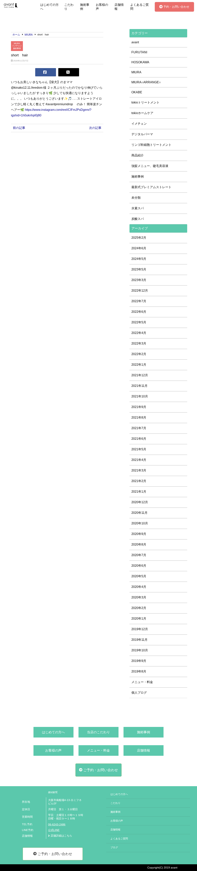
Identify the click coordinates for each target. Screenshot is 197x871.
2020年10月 (139, 523)
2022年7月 (138, 301)
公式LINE (53, 830)
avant (135, 42)
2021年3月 (138, 470)
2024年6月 (138, 248)
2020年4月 (138, 586)
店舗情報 (119, 6)
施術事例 (84, 6)
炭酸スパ (137, 218)
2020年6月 (138, 565)
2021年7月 (138, 428)
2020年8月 (138, 544)
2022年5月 (138, 322)
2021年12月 (139, 375)
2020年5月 (138, 576)
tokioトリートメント (145, 102)
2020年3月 (138, 597)
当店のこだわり (98, 732)
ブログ (114, 847)
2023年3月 (138, 280)
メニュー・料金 (142, 682)
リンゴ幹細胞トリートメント (151, 144)
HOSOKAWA (140, 62)
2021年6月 (138, 438)
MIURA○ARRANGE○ (146, 82)
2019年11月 (139, 639)
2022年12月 (139, 290)
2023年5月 (138, 269)
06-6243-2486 (56, 824)
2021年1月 (138, 491)
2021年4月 (138, 459)
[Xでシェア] (68, 72)
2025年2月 (138, 237)
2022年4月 (138, 333)
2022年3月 (138, 343)
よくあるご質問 (139, 6)
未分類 (136, 197)
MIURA (17, 43)
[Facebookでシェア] (45, 72)
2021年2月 (138, 481)
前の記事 (19, 127)
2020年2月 (138, 608)
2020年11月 (139, 512)
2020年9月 (138, 534)
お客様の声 (102, 6)
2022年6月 (138, 311)
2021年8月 (138, 417)
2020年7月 (138, 555)
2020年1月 (138, 618)
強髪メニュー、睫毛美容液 (149, 166)
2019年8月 (138, 671)
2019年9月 (138, 660)
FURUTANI (139, 52)
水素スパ (137, 208)
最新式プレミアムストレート (151, 187)
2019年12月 (139, 629)
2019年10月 (139, 650)
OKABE (136, 92)
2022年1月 (138, 364)
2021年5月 (138, 449)
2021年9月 (138, 407)
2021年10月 (139, 396)
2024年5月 (138, 258)
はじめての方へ (49, 6)
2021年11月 (139, 385)
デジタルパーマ (142, 134)
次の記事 (95, 127)
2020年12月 (139, 502)
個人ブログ (139, 692)
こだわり (68, 6)
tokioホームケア (142, 113)
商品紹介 (137, 155)
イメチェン (17, 46)
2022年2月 (138, 354)
